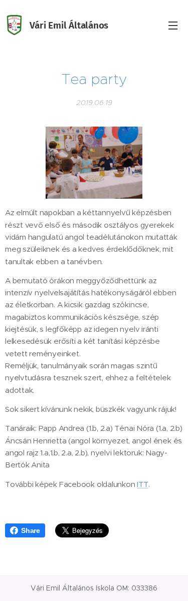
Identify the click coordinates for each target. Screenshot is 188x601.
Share (30, 530)
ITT (142, 484)
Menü (173, 25)
